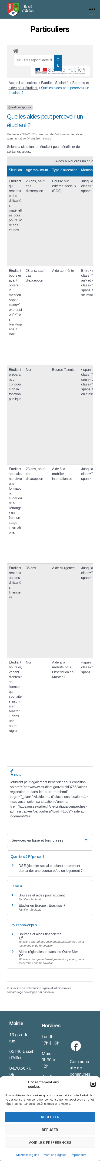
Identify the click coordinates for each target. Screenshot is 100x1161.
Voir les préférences (50, 1142)
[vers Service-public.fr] (60, 71)
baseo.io (48, 992)
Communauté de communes (80, 1068)
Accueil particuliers (23, 83)
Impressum (78, 1155)
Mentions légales (27, 1155)
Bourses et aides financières (40, 934)
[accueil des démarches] (50, 50)
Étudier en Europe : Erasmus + (42, 905)
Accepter (50, 1117)
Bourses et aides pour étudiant (42, 895)
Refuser (50, 1130)
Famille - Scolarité (55, 83)
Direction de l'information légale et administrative (40, 988)
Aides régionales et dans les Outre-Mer (48, 952)
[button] (93, 1084)
